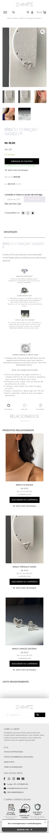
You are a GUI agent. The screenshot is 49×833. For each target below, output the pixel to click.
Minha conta (9, 762)
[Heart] (28, 12)
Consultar (34, 199)
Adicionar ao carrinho (22, 161)
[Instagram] (13, 778)
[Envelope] (23, 778)
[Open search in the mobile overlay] (13, 12)
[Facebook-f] (4, 778)
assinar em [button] (23, 829)
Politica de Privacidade (13, 752)
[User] (32, 12)
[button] (42, 31)
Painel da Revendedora (13, 767)
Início (9, 18)
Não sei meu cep (13, 203)
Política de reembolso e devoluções (18, 757)
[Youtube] (18, 778)
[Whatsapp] (9, 778)
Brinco (15, 18)
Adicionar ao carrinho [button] (25, 500)
